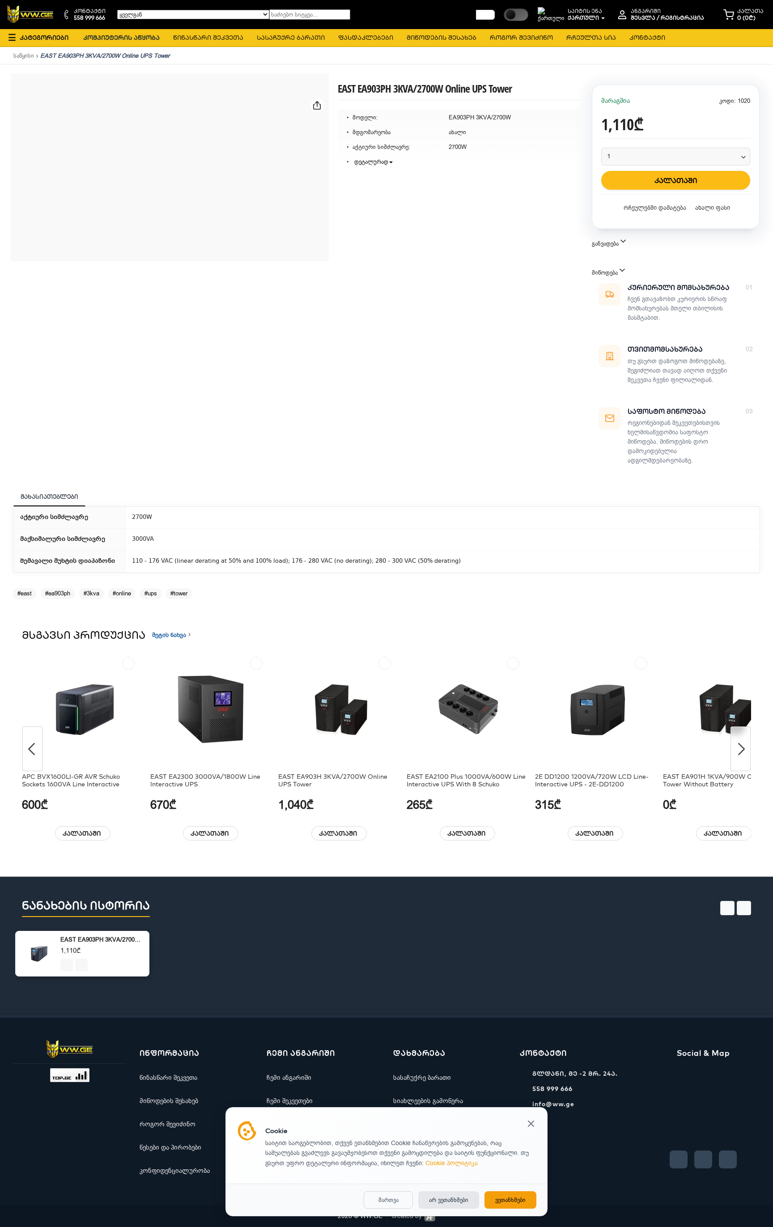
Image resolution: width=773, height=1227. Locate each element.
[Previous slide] (727, 908)
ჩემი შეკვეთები (290, 1100)
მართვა (388, 1200)
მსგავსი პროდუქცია (83, 634)
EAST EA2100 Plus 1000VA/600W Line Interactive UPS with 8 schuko (466, 780)
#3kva (91, 593)
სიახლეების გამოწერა (428, 1100)
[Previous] (32, 748)
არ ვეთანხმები (448, 1200)
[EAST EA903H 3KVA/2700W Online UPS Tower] (339, 710)
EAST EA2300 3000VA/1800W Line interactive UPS (205, 780)
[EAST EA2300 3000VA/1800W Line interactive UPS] (211, 710)
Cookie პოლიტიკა (451, 1163)
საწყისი (23, 55)
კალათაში (82, 833)
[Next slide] (744, 908)
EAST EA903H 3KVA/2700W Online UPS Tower (332, 780)
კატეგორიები (38, 37)
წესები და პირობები (170, 1147)
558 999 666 (552, 1089)
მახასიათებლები (49, 496)
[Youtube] (703, 1159)
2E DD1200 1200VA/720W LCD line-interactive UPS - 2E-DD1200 (592, 780)
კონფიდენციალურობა (175, 1170)
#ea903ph (57, 593)
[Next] (741, 748)
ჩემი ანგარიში (289, 1077)
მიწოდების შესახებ (169, 1100)
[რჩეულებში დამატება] (128, 663)
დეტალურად (370, 162)
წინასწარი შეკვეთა (168, 1077)
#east (24, 593)
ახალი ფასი (712, 208)
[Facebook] (679, 1159)
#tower (178, 593)
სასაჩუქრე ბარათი (422, 1077)
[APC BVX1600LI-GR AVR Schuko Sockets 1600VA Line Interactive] (83, 710)
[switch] (516, 14)
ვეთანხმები (510, 1200)
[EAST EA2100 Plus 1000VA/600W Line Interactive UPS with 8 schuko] (467, 710)
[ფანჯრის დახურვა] (531, 1124)
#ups (150, 593)
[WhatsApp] (728, 1159)
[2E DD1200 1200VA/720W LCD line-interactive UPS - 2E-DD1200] (596, 710)
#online (122, 593)
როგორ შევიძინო (167, 1124)
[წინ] (485, 15)
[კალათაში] (66, 965)
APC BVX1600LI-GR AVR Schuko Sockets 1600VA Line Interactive (71, 780)
